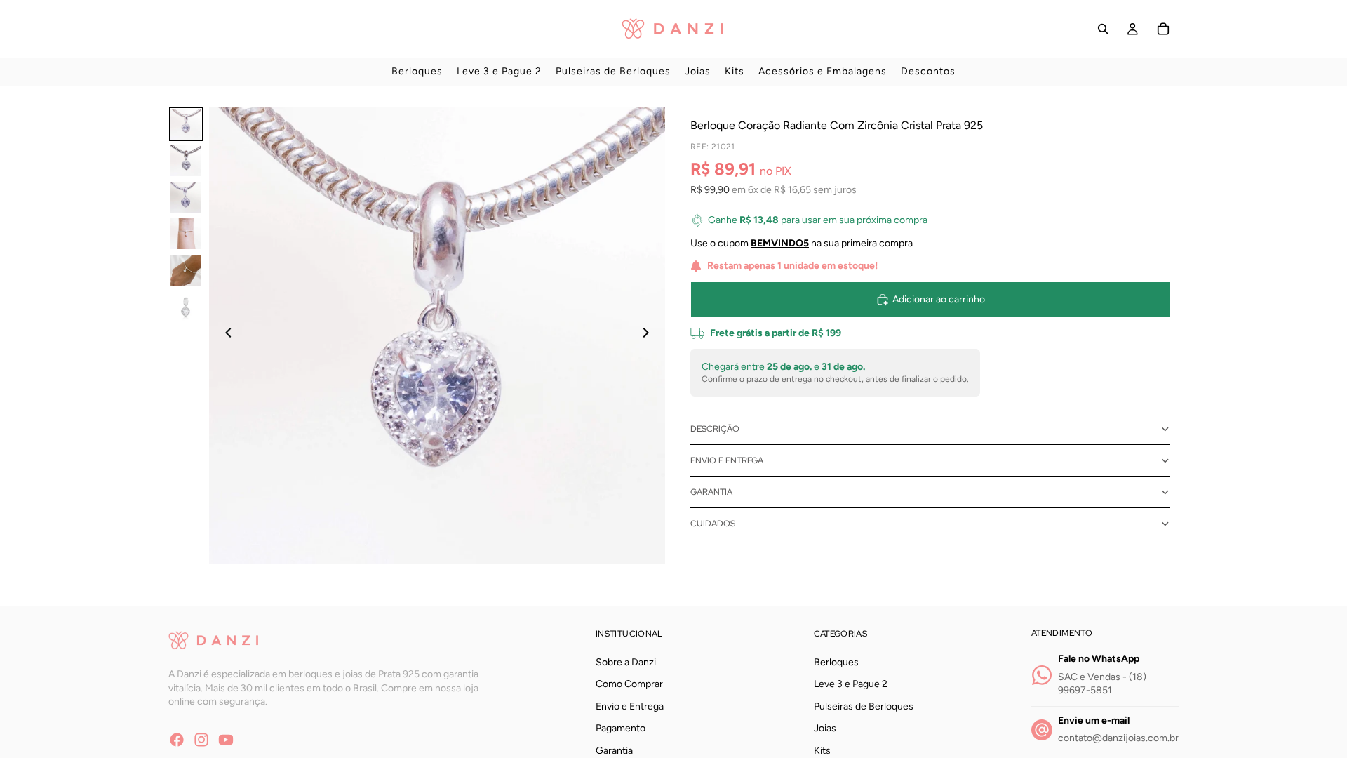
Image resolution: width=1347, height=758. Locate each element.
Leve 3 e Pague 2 (850, 684)
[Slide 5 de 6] (185, 270)
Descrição (714, 428)
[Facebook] (176, 739)
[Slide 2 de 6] (185, 160)
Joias (825, 728)
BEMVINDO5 (780, 243)
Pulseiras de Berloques (863, 706)
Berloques (836, 661)
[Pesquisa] (1102, 28)
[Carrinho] (1163, 28)
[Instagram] (201, 739)
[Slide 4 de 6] (185, 233)
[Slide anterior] (224, 334)
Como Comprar (629, 684)
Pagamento (620, 728)
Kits (822, 751)
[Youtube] (225, 739)
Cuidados (712, 523)
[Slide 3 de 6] (185, 197)
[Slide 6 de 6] (185, 306)
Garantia (711, 492)
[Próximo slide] (649, 334)
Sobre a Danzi (626, 661)
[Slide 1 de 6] (185, 124)
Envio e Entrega (726, 460)
